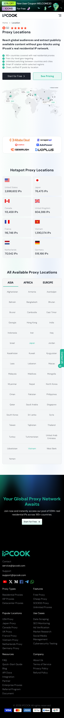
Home (5, 23)
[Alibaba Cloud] (20, 140)
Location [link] (16, 23)
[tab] (10, 282)
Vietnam (32, 448)
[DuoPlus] (44, 149)
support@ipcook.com (14, 575)
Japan (32, 343)
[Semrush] (20, 149)
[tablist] (32, 282)
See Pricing (47, 76)
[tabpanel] (32, 375)
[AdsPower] (44, 145)
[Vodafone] (20, 145)
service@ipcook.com (13, 565)
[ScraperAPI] (44, 140)
